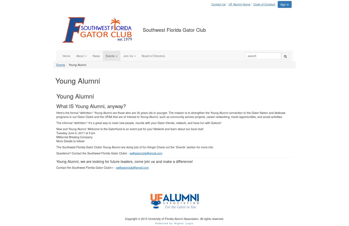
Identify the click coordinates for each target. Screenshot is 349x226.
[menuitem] (219, 3)
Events (60, 65)
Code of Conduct (264, 4)
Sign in (284, 4)
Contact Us (218, 4)
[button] (81, 56)
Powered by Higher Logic (174, 223)
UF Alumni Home (239, 4)
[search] (285, 55)
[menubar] (244, 3)
